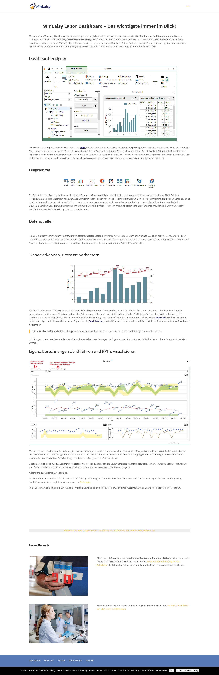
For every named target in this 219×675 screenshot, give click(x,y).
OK (171, 670)
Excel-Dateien (95, 321)
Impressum (34, 660)
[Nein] (215, 670)
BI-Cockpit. (85, 482)
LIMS (82, 147)
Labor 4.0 (161, 317)
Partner (61, 660)
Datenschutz (75, 660)
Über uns (48, 660)
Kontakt (90, 660)
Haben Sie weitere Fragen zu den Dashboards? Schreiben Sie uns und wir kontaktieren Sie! (109, 530)
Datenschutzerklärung (187, 670)
